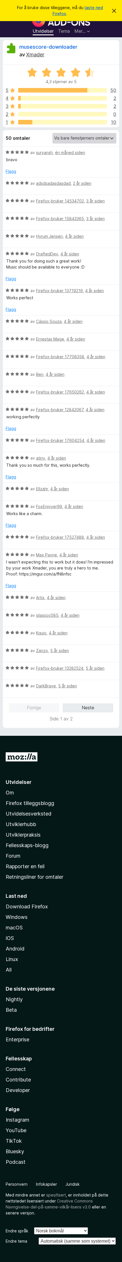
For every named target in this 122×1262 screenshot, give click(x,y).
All (9, 970)
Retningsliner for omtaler (34, 877)
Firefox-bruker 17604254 (60, 440)
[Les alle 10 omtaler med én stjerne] (62, 122)
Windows (17, 917)
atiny (40, 458)
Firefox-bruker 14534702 (60, 200)
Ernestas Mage (50, 339)
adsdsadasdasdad (53, 183)
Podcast (16, 1162)
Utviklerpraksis (23, 835)
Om (10, 793)
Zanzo (42, 650)
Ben (39, 374)
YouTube (16, 1130)
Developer (18, 1090)
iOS (10, 938)
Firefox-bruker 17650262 (60, 392)
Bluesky (15, 1151)
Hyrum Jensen (49, 236)
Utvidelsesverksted (28, 814)
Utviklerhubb (21, 824)
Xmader (35, 55)
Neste (88, 707)
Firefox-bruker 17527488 (60, 537)
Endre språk (17, 1230)
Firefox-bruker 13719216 (59, 290)
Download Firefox (27, 906)
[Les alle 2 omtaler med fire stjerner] (62, 98)
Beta (11, 1010)
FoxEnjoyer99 (49, 506)
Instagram (17, 1120)
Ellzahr (42, 488)
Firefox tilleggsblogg (30, 803)
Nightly (14, 999)
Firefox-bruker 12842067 (59, 409)
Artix (40, 597)
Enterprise (17, 1039)
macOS (14, 928)
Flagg (11, 171)
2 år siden (82, 183)
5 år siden (59, 650)
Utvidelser (43, 31)
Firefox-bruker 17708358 (60, 356)
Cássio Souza (49, 321)
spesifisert (56, 1195)
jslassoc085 (47, 615)
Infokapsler (46, 1184)
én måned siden (70, 152)
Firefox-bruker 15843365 (60, 218)
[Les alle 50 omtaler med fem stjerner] (62, 90)
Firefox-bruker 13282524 (59, 668)
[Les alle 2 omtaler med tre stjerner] (62, 106)
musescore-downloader (48, 47)
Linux (12, 959)
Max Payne (46, 554)
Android (15, 949)
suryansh (44, 152)
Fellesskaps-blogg (27, 845)
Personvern (17, 1184)
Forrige (34, 707)
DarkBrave (46, 685)
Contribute (18, 1080)
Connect (16, 1069)
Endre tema (16, 1241)
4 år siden (74, 236)
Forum (13, 856)
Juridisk (73, 1184)
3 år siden (95, 200)
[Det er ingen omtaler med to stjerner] (62, 114)
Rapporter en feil (25, 866)
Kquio (41, 632)
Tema (64, 31)
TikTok (14, 1141)
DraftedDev (47, 253)
